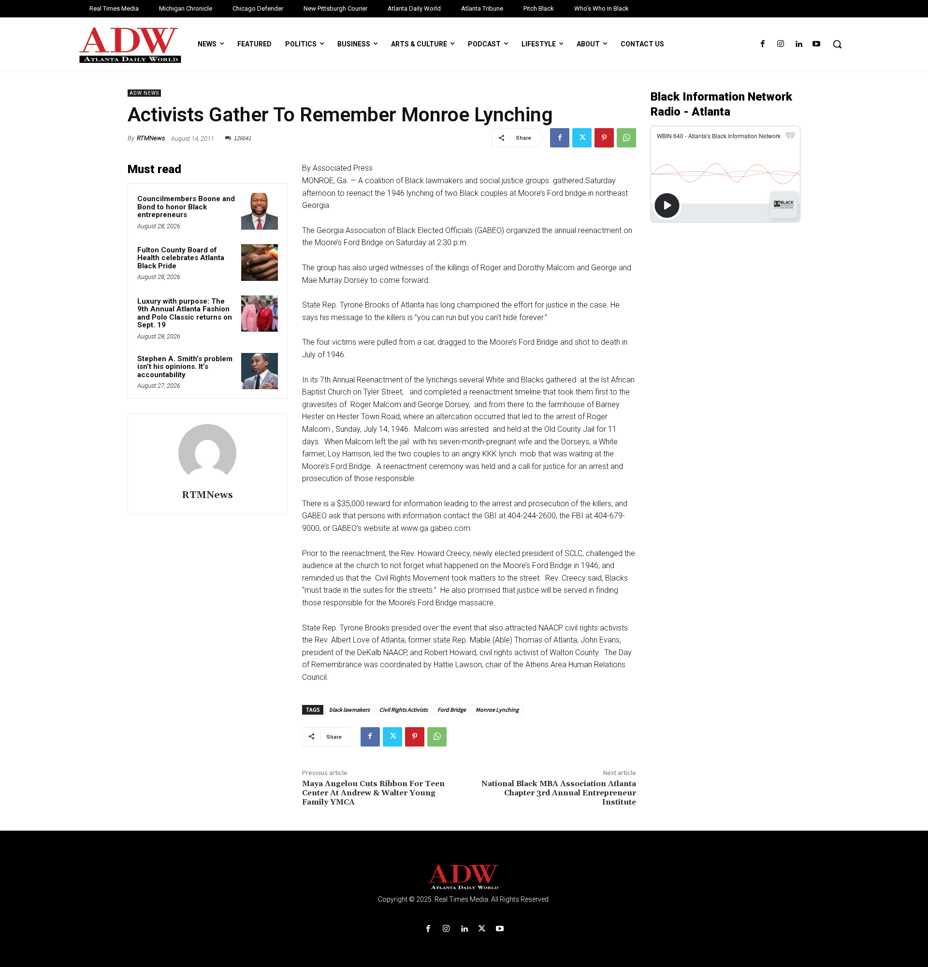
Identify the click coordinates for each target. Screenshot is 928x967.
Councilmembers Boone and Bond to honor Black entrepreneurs (186, 206)
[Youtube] (816, 44)
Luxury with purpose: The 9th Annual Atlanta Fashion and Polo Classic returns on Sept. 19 (184, 313)
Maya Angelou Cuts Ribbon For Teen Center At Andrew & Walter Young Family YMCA (373, 793)
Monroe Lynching (497, 709)
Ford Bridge (451, 709)
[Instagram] (780, 44)
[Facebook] (762, 44)
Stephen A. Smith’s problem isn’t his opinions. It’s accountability (184, 366)
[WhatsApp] (626, 137)
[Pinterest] (604, 137)
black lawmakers (349, 709)
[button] (837, 44)
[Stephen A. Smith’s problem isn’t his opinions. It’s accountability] (259, 371)
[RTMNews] (207, 453)
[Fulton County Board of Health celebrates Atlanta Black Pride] (259, 262)
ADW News (144, 93)
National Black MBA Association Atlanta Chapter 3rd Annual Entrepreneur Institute (558, 793)
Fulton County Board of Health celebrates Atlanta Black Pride (180, 258)
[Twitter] (582, 137)
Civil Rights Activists (403, 709)
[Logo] (464, 877)
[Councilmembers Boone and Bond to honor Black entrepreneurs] (259, 211)
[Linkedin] (798, 44)
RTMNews (151, 138)
